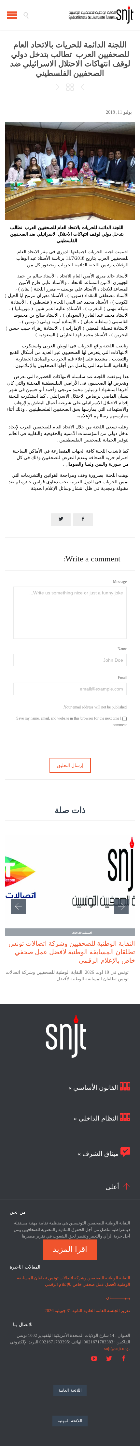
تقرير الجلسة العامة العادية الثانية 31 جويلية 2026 (87, 1310)
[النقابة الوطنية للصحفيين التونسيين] (81, 15)
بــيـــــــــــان (118, 1297)
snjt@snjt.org (116, 1348)
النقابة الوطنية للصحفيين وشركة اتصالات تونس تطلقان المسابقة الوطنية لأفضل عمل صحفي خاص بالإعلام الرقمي (71, 952)
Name (122, 649)
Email (122, 677)
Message (120, 581)
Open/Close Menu (12, 15)
